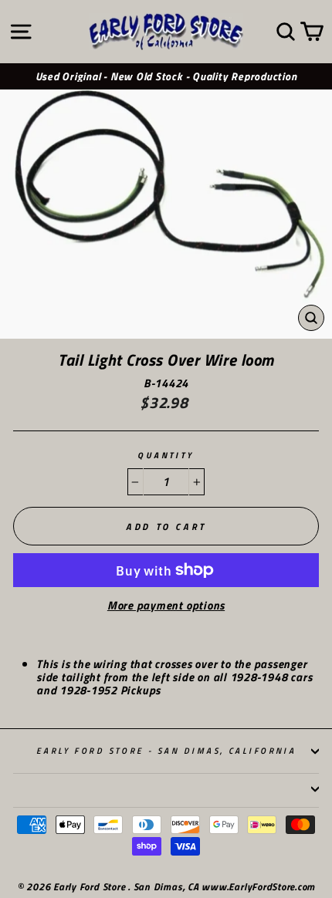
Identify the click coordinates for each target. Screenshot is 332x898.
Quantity (166, 456)
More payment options (166, 606)
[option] (166, 77)
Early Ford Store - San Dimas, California (166, 750)
